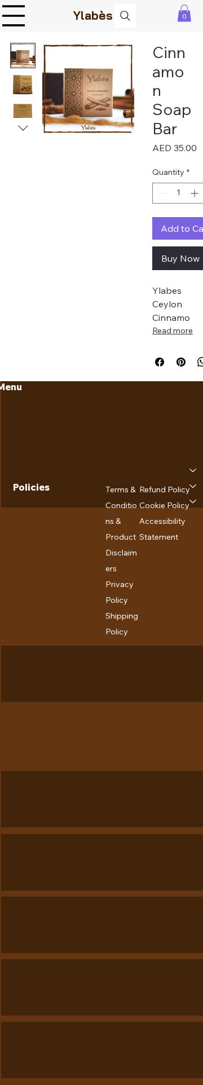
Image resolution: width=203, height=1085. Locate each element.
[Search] (125, 16)
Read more (172, 330)
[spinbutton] (178, 193)
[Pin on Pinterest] (181, 362)
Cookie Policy (164, 505)
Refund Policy (164, 489)
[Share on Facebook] (159, 362)
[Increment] (195, 193)
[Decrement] (161, 193)
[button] (184, 13)
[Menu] (13, 16)
